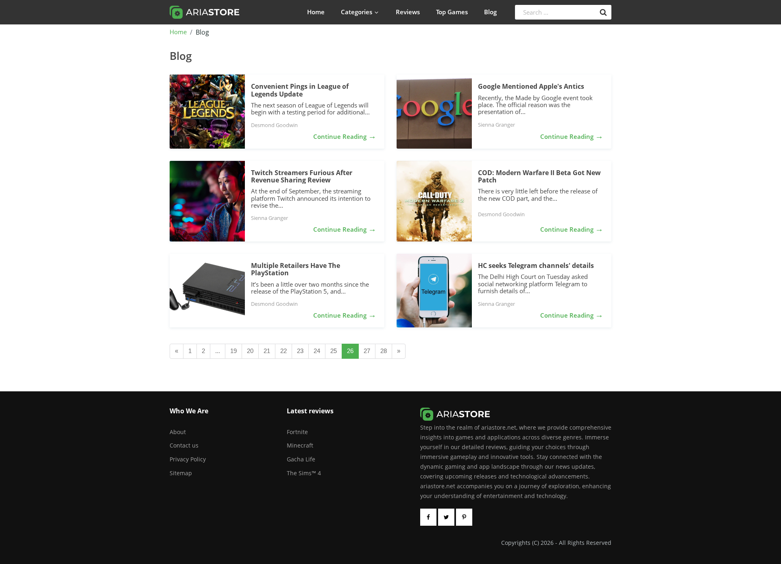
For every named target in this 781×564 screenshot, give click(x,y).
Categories (356, 12)
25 (333, 350)
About (178, 432)
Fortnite (297, 432)
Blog (490, 12)
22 (283, 350)
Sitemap (181, 473)
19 (233, 350)
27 (367, 350)
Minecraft (300, 445)
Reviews (408, 12)
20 (250, 350)
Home (316, 12)
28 (383, 350)
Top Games (452, 12)
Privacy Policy (188, 459)
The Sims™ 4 (304, 473)
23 (300, 350)
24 (317, 350)
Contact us (184, 445)
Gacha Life (301, 459)
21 (267, 350)
